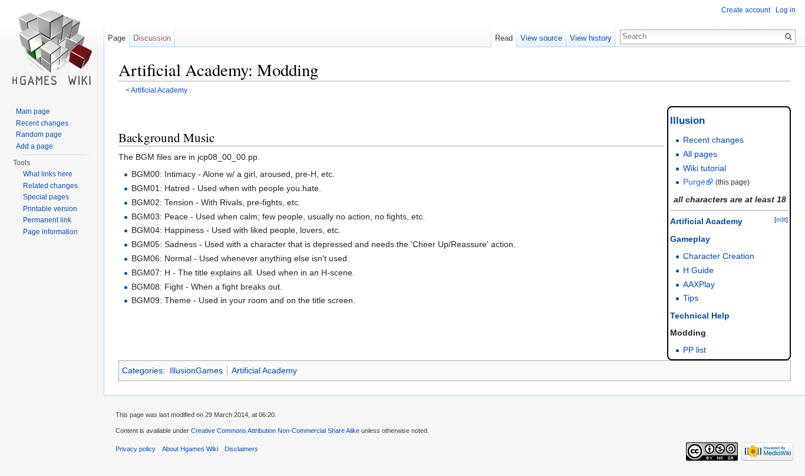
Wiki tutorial (704, 168)
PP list (694, 349)
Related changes (50, 186)
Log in (786, 10)
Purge (694, 181)
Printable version (50, 209)
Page (117, 38)
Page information (50, 232)
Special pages (46, 197)
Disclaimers (241, 448)
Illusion (687, 120)
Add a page (34, 146)
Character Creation (718, 256)
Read (504, 38)
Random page (39, 134)
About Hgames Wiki (190, 448)
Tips (690, 298)
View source (541, 38)
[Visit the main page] (52, 47)
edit (781, 219)
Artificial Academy (159, 90)
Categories (142, 370)
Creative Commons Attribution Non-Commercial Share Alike (275, 430)
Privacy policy (136, 448)
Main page (33, 111)
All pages (700, 154)
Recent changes (713, 140)
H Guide (698, 270)
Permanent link (47, 220)
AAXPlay (699, 284)
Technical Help (700, 315)
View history (591, 38)
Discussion (152, 38)
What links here (47, 174)
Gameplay (690, 239)
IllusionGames (196, 370)
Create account (745, 10)
